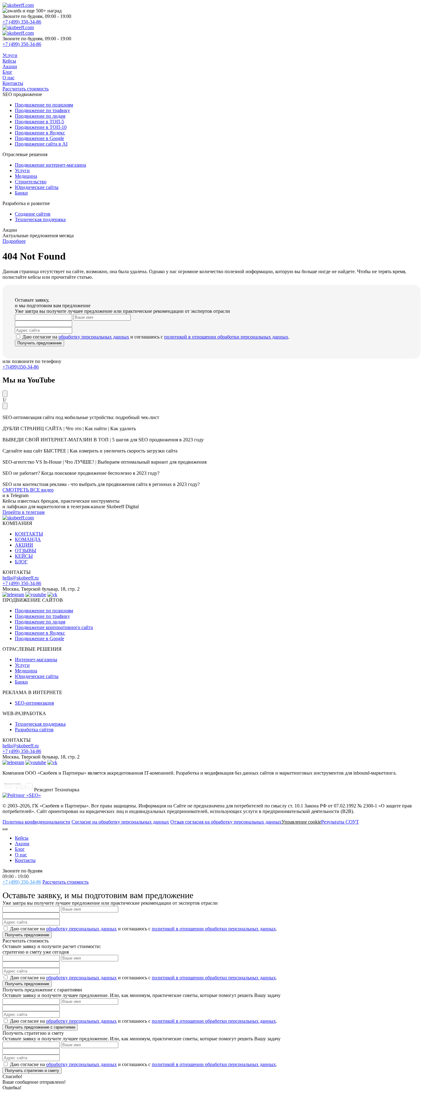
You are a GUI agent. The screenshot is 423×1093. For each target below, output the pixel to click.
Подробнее (14, 241)
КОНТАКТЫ (29, 533)
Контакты (12, 83)
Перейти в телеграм (23, 512)
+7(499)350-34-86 (20, 366)
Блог (7, 72)
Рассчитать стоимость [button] (25, 88)
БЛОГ (21, 561)
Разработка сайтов (34, 729)
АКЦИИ (24, 545)
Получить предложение (39, 343)
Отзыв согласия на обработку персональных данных (225, 821)
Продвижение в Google (39, 638)
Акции (9, 66)
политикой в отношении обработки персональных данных (226, 336)
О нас (8, 77)
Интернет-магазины (36, 659)
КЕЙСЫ (24, 556)
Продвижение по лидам (40, 621)
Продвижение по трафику (42, 616)
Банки (21, 681)
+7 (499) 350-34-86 (21, 21)
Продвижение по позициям (44, 610)
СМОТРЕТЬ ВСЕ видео (28, 489)
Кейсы (9, 60)
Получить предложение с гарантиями (40, 1027)
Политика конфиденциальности (36, 821)
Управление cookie (301, 821)
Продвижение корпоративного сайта (54, 627)
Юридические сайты (37, 676)
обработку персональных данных (94, 336)
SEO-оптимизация (34, 703)
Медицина (26, 670)
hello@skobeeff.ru (20, 577)
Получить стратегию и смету (32, 1070)
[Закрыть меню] (4, 829)
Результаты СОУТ (340, 821)
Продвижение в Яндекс (40, 633)
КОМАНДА (28, 539)
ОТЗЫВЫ (25, 550)
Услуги (9, 55)
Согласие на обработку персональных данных (120, 821)
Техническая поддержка (40, 724)
